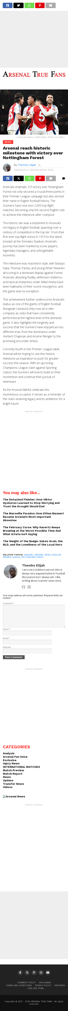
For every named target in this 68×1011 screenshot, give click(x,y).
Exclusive (10, 760)
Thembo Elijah (27, 164)
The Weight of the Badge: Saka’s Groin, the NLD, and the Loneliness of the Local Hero (33, 543)
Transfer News (13, 783)
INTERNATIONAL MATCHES (21, 767)
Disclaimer (45, 982)
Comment (8, 603)
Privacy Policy (43, 985)
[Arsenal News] (14, 796)
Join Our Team (35, 988)
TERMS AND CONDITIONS (19, 985)
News (7, 777)
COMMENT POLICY (26, 982)
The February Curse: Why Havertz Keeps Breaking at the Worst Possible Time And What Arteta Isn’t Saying (32, 531)
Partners (59, 985)
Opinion (8, 780)
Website (7, 647)
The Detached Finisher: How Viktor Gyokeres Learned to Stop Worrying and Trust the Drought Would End (31, 503)
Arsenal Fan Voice (15, 756)
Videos (8, 787)
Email (6, 638)
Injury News (11, 763)
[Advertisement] (34, 34)
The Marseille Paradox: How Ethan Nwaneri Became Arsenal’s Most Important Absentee (33, 517)
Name (6, 629)
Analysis (9, 753)
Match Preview (13, 770)
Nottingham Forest (32, 557)
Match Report (12, 773)
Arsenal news (43, 555)
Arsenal (28, 555)
